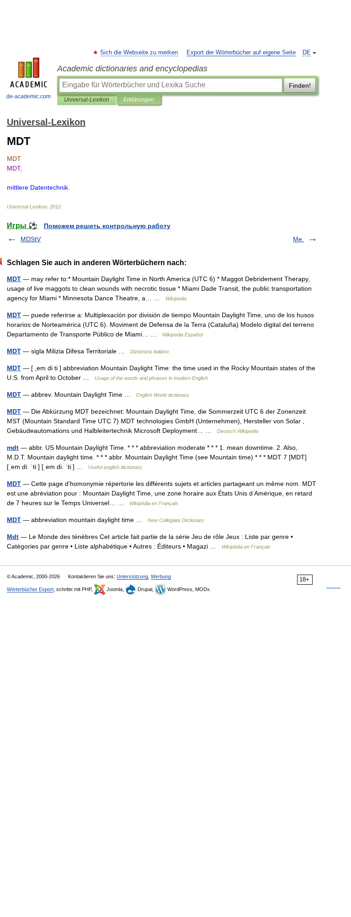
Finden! (300, 85)
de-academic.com (28, 96)
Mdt (13, 536)
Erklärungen (138, 99)
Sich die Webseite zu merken (139, 52)
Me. (298, 239)
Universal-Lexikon (86, 99)
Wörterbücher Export (30, 589)
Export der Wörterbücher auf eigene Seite (241, 52)
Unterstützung (132, 576)
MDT (14, 279)
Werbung (161, 576)
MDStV (31, 239)
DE (307, 52)
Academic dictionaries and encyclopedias (132, 68)
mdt (13, 447)
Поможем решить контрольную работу (107, 225)
